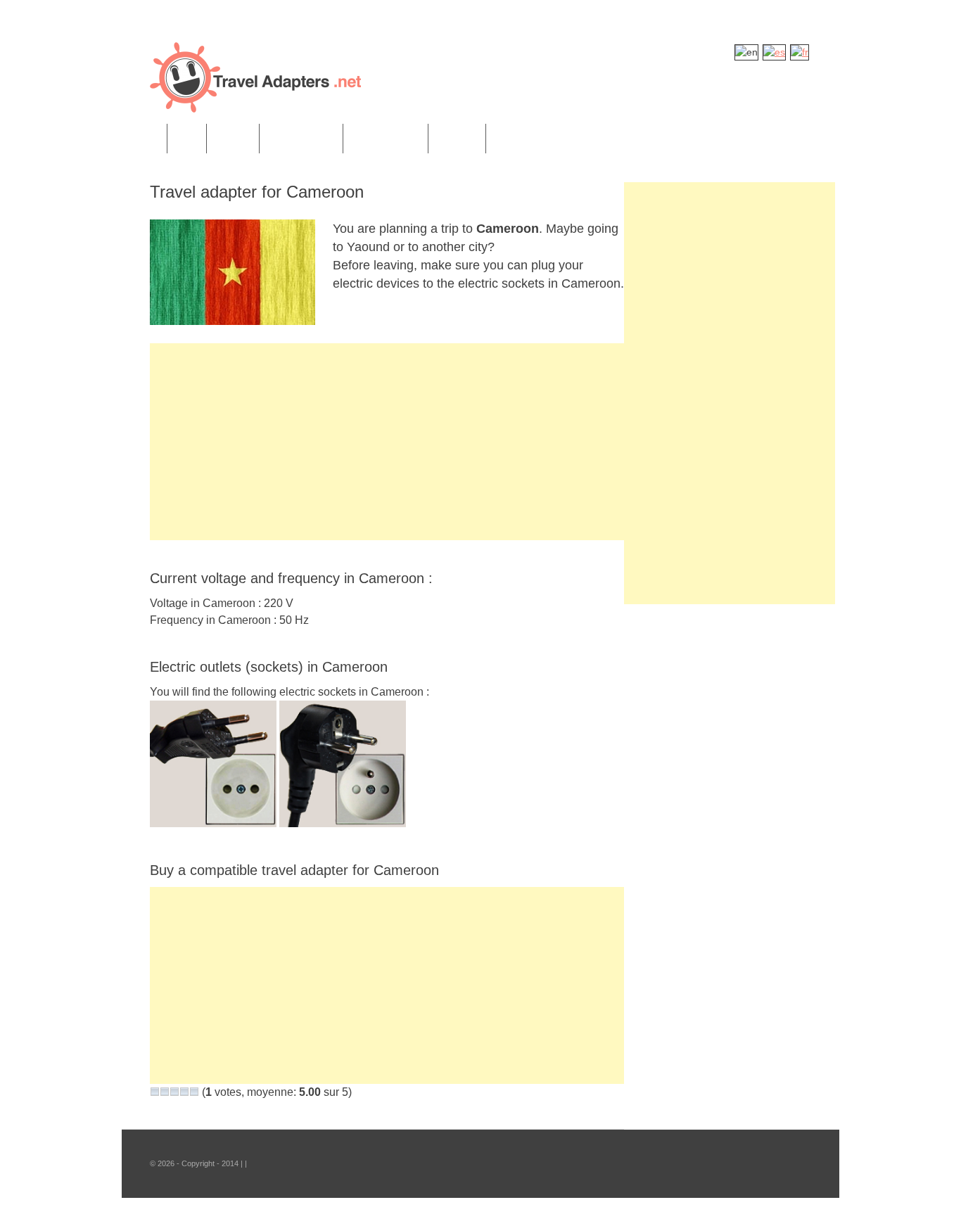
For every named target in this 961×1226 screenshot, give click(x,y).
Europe (233, 138)
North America (301, 138)
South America (385, 138)
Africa (144, 138)
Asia (186, 138)
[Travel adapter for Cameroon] (232, 321)
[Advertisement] (387, 441)
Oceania (457, 138)
